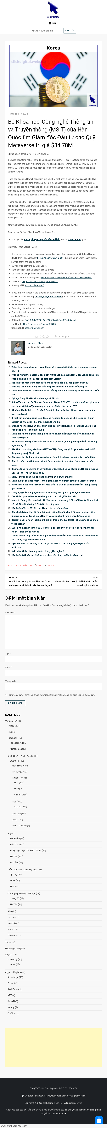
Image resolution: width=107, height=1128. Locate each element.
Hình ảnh (14, 862)
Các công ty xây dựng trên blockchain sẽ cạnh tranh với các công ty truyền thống (53, 457)
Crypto (40, 566)
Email (8, 667)
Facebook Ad (16, 743)
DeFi (16, 788)
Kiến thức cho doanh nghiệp (22, 869)
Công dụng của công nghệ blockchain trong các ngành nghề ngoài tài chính (50, 492)
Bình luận (10, 612)
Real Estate (13, 989)
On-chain (16, 813)
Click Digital (74, 239)
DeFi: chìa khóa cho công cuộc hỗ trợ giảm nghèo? (37, 551)
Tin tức (51, 566)
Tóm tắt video (19, 825)
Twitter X (12, 935)
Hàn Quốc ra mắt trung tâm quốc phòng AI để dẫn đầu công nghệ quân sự (49, 382)
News (12, 880)
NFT (16, 782)
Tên (8, 653)
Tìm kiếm (69, 31)
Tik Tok (11, 917)
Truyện (8, 942)
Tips (10, 732)
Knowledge (13, 977)
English (8, 954)
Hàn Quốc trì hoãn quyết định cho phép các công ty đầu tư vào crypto (47, 555)
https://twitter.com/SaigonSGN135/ (40, 281)
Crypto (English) (13, 972)
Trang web (10, 681)
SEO (10, 911)
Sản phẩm (15, 838)
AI (9, 833)
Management (16, 749)
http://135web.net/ (34, 285)
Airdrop (17, 806)
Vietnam (9, 721)
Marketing (12, 959)
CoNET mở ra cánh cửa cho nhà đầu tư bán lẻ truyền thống (42, 477)
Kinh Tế (11, 923)
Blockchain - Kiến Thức (21, 566)
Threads (12, 726)
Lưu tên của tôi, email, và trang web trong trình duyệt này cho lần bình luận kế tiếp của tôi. (52, 695)
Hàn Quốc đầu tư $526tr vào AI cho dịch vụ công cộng (39, 508)
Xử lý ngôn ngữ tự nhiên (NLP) (25, 850)
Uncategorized (12, 948)
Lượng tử (14, 898)
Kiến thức (17, 765)
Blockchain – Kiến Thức (19, 756)
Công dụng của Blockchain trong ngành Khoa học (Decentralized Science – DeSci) (54, 480)
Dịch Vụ (13, 874)
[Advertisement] (53, 1047)
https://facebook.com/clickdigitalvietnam (65, 1095)
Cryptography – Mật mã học (22, 893)
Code (14, 819)
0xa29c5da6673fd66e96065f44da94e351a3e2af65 (66, 277)
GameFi (17, 794)
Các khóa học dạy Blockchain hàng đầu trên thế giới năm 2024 (43, 496)
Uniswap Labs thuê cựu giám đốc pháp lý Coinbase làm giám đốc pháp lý (49, 386)
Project (15, 777)
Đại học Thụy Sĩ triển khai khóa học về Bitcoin (35, 398)
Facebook (12, 738)
